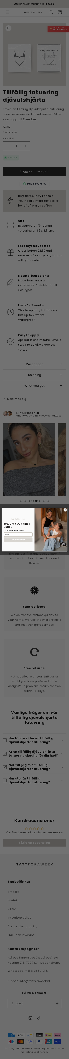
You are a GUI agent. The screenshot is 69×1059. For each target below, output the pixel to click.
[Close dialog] (65, 509)
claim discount (18, 539)
